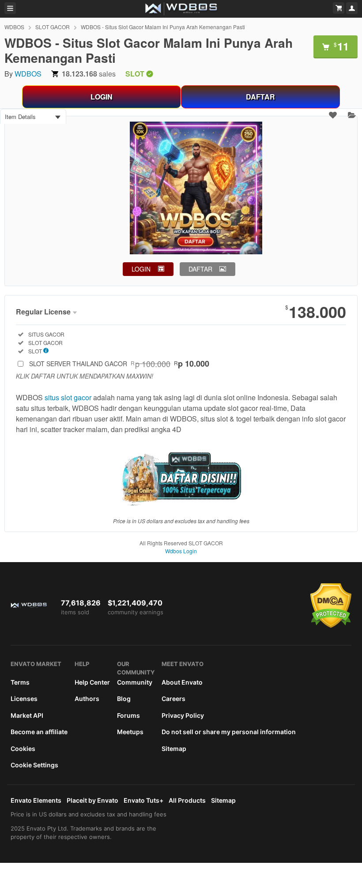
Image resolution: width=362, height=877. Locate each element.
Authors (87, 698)
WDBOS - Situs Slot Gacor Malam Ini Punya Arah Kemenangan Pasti (163, 27)
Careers (173, 698)
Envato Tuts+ (143, 800)
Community (134, 682)
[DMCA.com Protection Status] (330, 625)
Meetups (130, 731)
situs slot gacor (68, 397)
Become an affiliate (39, 731)
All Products (187, 800)
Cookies (23, 748)
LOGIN (101, 97)
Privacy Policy (183, 715)
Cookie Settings (34, 765)
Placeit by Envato (92, 800)
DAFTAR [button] (200, 268)
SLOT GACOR (52, 27)
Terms (20, 682)
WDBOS (14, 27)
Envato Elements (36, 800)
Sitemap (174, 748)
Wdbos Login (181, 551)
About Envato (182, 682)
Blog (124, 698)
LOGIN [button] (141, 268)
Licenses (24, 698)
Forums (128, 715)
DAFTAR (260, 97)
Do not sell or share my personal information (229, 731)
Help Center (92, 682)
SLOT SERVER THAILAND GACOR (119, 364)
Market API (27, 715)
